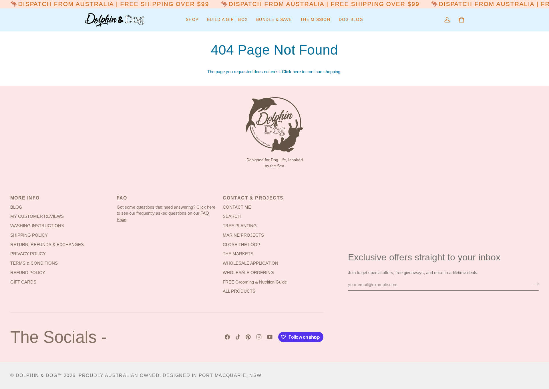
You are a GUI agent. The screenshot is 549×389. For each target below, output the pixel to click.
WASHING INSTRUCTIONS (37, 226)
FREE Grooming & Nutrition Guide (255, 282)
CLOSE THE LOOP (241, 244)
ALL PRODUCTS (239, 291)
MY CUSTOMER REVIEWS (37, 216)
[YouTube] (269, 337)
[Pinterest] (248, 337)
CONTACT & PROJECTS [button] (253, 198)
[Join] (534, 283)
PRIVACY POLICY (28, 254)
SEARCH (232, 216)
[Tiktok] (238, 337)
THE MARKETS (238, 254)
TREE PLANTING (240, 226)
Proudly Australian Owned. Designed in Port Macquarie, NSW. (171, 375)
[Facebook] (227, 337)
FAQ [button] (122, 198)
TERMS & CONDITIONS (34, 263)
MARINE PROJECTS (243, 235)
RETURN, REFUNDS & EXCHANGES (47, 244)
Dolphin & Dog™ (39, 375)
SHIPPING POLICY (29, 235)
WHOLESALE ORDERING (248, 272)
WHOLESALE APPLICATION (250, 263)
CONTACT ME (237, 207)
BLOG (16, 207)
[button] (192, 19)
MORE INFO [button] (25, 198)
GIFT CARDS (23, 282)
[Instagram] (259, 337)
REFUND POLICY (27, 272)
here (297, 71)
